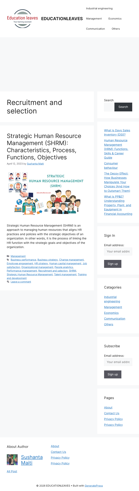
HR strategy (41, 263)
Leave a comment (21, 281)
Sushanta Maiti (32, 460)
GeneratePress (94, 485)
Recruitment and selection (53, 270)
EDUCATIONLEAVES (62, 18)
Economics (115, 18)
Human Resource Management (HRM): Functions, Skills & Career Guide (116, 149)
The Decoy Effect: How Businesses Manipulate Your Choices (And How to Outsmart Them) (117, 182)
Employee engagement (20, 263)
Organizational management (37, 267)
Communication (95, 28)
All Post (12, 471)
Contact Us (111, 413)
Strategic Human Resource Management (30, 274)
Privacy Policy (113, 419)
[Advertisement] (69, 62)
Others (116, 28)
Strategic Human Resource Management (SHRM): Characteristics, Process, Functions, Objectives (44, 146)
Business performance (23, 259)
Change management (71, 259)
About (108, 407)
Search (109, 100)
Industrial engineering (99, 8)
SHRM (72, 270)
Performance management (22, 270)
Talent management (65, 274)
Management (94, 18)
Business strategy (47, 259)
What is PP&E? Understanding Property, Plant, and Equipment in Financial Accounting (118, 205)
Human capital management (65, 263)
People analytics (64, 267)
